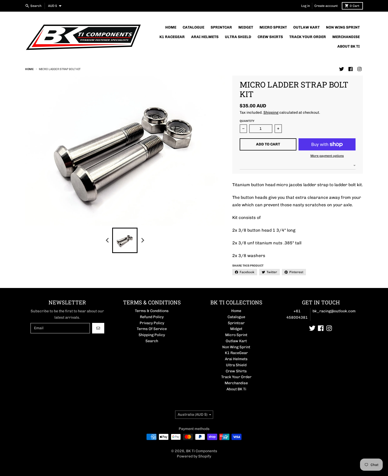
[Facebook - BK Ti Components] (350, 69)
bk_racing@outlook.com (334, 311)
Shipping (270, 112)
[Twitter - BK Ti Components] (341, 69)
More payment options (327, 156)
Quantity (247, 121)
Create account (326, 6)
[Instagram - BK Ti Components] (359, 69)
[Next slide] (142, 240)
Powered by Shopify (194, 456)
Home (29, 69)
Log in (305, 6)
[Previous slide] (107, 240)
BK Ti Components (201, 451)
